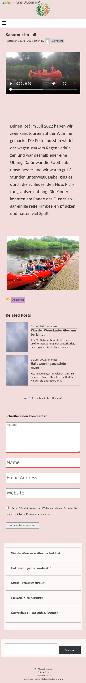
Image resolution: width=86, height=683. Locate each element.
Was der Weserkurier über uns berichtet (35, 553)
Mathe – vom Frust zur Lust (28, 583)
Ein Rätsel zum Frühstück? (27, 598)
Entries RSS (43, 672)
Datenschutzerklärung (52, 679)
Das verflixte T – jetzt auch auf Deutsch (34, 613)
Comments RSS (43, 675)
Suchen (69, 650)
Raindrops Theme (31, 679)
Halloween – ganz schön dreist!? (30, 568)
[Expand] (4, 23)
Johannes (52, 326)
